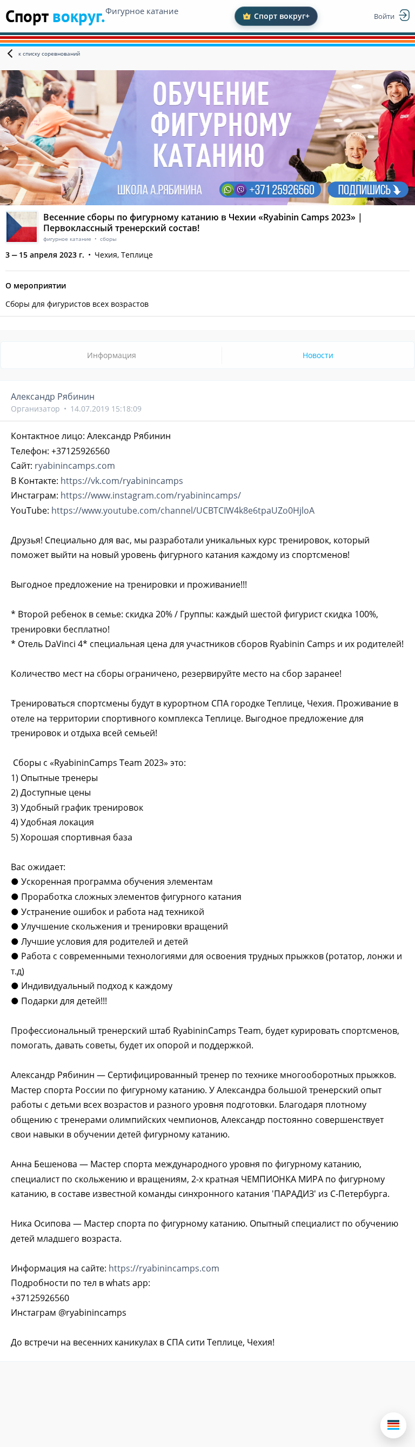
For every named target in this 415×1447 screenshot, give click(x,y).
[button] (393, 1425)
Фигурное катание (141, 10)
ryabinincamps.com (75, 466)
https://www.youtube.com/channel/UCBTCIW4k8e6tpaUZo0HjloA (182, 510)
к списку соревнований (49, 53)
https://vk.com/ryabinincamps (122, 481)
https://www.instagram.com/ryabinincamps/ (151, 495)
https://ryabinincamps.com (164, 1268)
